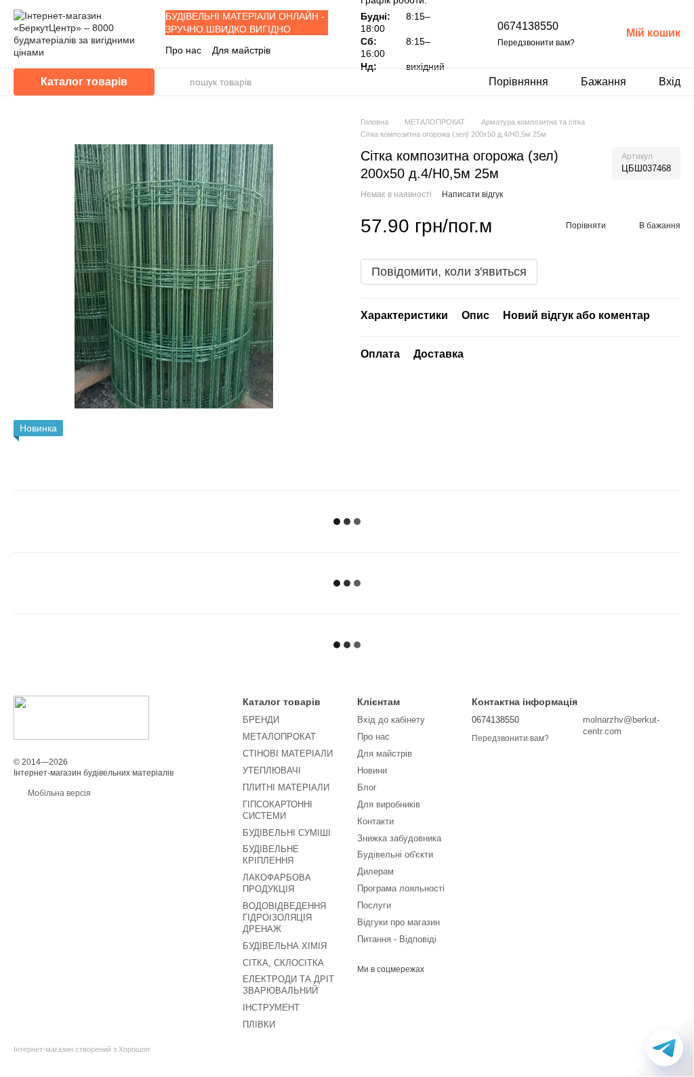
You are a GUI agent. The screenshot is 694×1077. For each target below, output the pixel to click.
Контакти (375, 821)
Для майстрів (241, 50)
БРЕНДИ (261, 720)
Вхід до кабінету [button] (391, 720)
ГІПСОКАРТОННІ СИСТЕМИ (277, 810)
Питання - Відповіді (396, 939)
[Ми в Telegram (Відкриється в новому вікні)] (322, 50)
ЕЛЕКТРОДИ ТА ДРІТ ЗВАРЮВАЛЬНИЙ (288, 985)
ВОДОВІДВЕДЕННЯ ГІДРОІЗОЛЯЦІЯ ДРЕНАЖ (284, 917)
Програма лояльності (401, 888)
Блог (367, 787)
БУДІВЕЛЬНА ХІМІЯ (285, 946)
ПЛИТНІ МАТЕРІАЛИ (286, 787)
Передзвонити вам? (536, 42)
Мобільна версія (58, 793)
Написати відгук (472, 194)
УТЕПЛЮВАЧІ (272, 770)
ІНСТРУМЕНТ (271, 1007)
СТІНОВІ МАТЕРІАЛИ (288, 753)
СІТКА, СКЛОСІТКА (283, 963)
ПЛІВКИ (259, 1024)
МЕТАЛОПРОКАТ (279, 737)
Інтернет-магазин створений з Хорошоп (82, 1049)
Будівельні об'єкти (395, 854)
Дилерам (375, 871)
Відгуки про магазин (398, 922)
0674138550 (527, 26)
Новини (372, 770)
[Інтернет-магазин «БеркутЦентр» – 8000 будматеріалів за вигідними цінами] (81, 717)
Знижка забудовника (399, 838)
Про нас (183, 50)
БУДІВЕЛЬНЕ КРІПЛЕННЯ (271, 855)
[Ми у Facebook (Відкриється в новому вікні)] (290, 50)
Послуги (374, 905)
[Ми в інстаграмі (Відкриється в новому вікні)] (306, 50)
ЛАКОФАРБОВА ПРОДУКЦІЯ (277, 883)
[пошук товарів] (179, 82)
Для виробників (388, 804)
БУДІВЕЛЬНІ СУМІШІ (287, 833)
